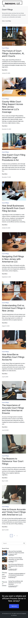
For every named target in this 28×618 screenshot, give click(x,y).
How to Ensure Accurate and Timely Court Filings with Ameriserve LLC (14, 512)
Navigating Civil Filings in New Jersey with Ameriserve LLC (13, 259)
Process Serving (11, 577)
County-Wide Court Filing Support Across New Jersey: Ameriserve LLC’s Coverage (12, 106)
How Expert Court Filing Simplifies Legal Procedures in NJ (13, 157)
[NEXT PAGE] (17, 535)
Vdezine (15, 615)
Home (3, 20)
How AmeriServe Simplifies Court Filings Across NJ (13, 357)
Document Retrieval (12, 570)
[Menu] (4, 5)
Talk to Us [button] (14, 606)
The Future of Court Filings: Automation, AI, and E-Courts (13, 53)
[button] (17, 535)
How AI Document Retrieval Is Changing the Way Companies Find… (15, 566)
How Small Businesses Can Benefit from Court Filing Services (13, 208)
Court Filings (5, 48)
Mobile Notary (11, 555)
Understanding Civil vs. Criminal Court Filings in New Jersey (13, 308)
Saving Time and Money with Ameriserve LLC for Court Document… (15, 582)
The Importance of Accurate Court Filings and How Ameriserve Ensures (13, 409)
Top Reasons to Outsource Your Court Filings (12, 461)
